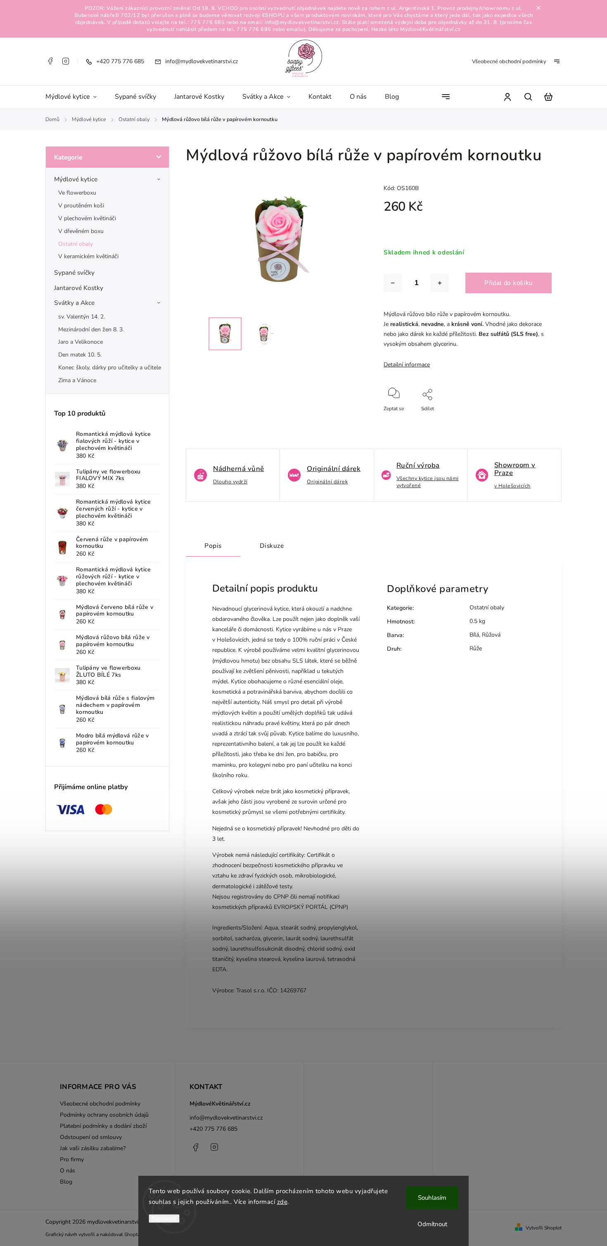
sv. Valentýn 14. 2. (81, 317)
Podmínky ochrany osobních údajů (104, 1115)
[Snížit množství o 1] (393, 283)
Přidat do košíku (508, 282)
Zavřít (526, 419)
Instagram (65, 61)
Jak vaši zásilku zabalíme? (93, 1148)
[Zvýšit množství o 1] (440, 283)
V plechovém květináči (87, 218)
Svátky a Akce (74, 302)
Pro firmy (72, 1159)
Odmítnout (432, 1224)
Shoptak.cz (136, 1234)
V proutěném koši (81, 205)
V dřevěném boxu (81, 231)
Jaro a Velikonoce (80, 342)
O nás (67, 1171)
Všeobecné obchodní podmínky (509, 61)
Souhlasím (432, 1198)
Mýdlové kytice (75, 179)
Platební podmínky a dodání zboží (103, 1126)
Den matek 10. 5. (80, 355)
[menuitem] (75, 97)
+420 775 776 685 (213, 1129)
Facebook (50, 61)
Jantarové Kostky (78, 287)
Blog (66, 1182)
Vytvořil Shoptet (544, 1228)
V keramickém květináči (88, 256)
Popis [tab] (213, 545)
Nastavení (164, 1218)
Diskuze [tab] (272, 545)
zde (282, 1202)
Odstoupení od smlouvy (91, 1137)
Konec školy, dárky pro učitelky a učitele (109, 367)
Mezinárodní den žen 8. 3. (91, 329)
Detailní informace (407, 365)
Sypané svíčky (74, 272)
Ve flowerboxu (77, 193)
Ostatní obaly (75, 244)
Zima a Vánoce (77, 380)
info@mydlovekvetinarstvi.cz (226, 1118)
